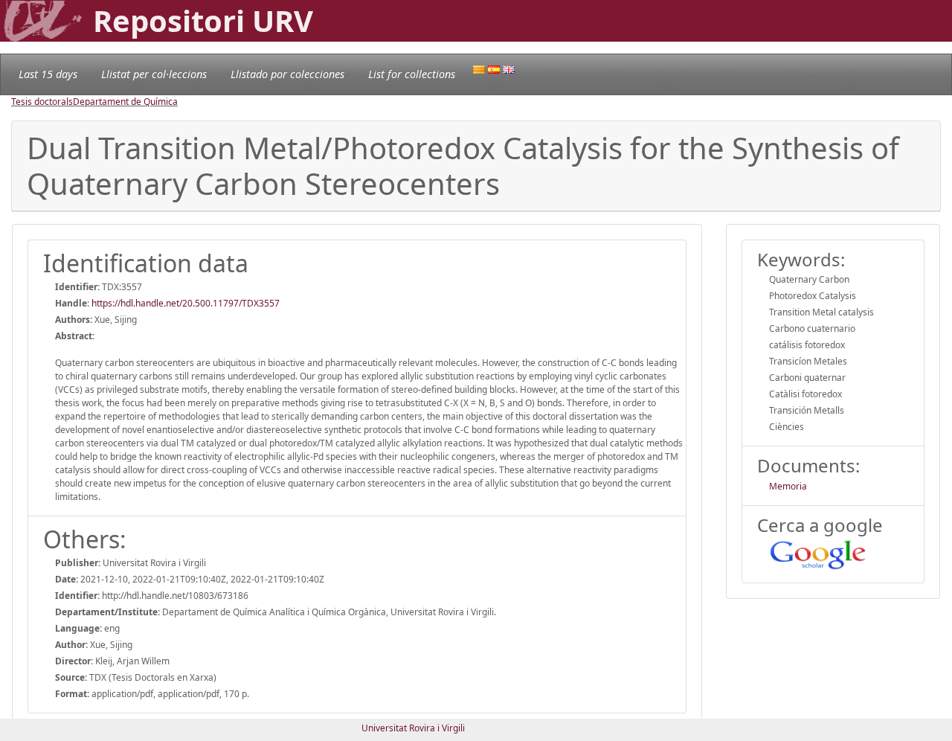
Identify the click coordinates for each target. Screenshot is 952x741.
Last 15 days (48, 74)
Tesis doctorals (42, 101)
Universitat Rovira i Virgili (413, 728)
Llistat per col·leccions (154, 74)
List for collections (411, 74)
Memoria (788, 486)
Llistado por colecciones (287, 74)
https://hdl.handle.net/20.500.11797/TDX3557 (185, 303)
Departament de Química (125, 101)
